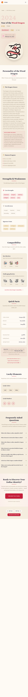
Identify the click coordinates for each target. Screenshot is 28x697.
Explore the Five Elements (13, 360)
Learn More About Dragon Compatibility (13, 290)
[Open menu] (25, 2)
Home (3, 10)
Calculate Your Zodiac (14, 496)
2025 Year (17, 511)
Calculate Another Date (14, 514)
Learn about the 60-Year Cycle (13, 358)
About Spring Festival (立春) (13, 362)
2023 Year (11, 511)
